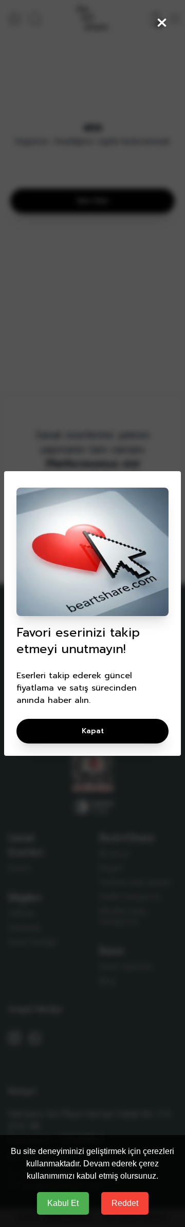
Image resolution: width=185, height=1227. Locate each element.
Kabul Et (63, 1203)
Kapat (93, 731)
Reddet (125, 1203)
